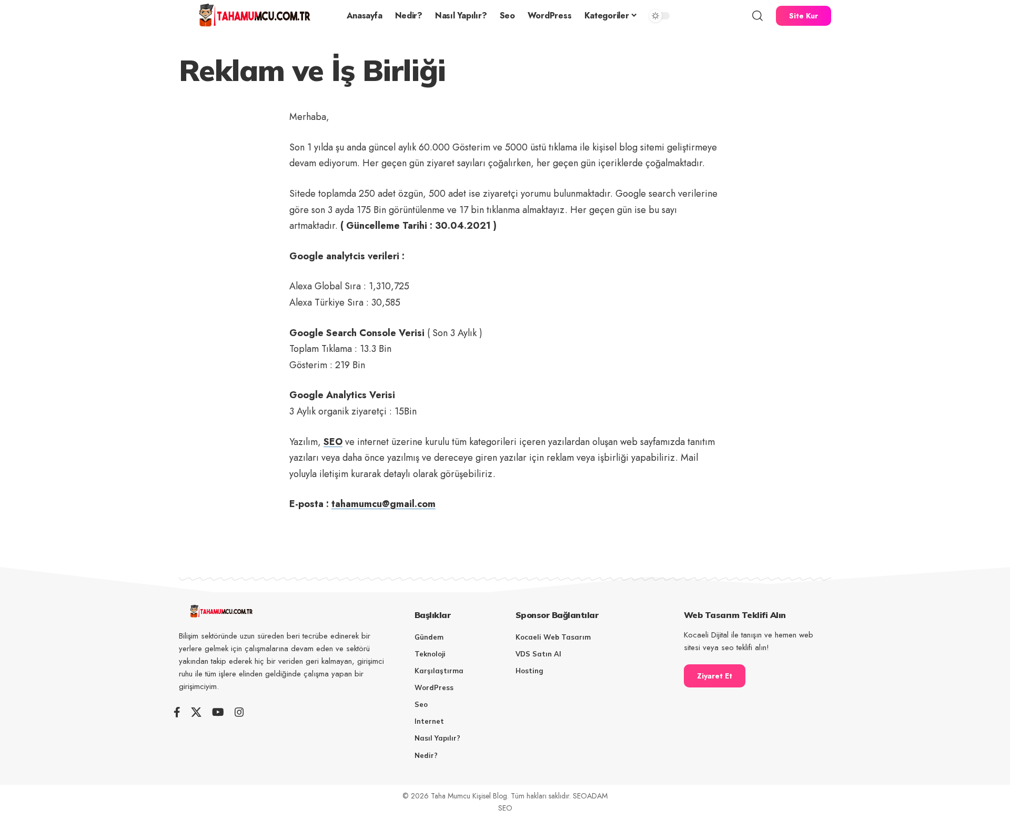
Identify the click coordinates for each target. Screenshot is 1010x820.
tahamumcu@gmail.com (383, 504)
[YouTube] (218, 712)
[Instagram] (239, 712)
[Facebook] (177, 712)
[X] (196, 712)
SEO (333, 442)
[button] (757, 16)
